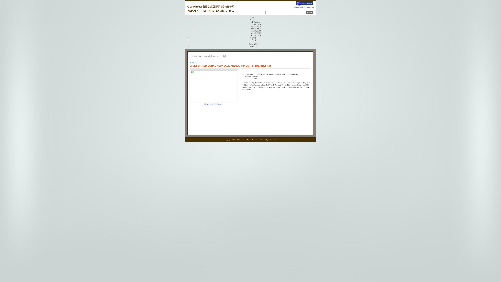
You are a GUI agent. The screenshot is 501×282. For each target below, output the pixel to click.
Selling (253, 40)
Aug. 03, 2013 (255, 33)
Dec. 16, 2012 (218, 56)
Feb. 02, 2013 (256, 24)
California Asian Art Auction (200, 56)
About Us (253, 46)
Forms (253, 42)
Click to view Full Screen (213, 104)
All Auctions (255, 22)
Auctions (253, 20)
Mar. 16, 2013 (256, 26)
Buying (253, 38)
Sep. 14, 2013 (256, 35)
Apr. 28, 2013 (256, 29)
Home (253, 18)
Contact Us (253, 44)
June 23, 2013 (256, 31)
